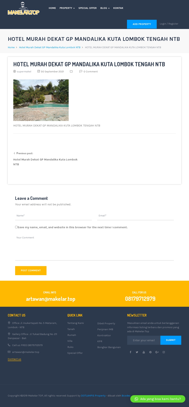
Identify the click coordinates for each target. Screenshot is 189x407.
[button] (157, 399)
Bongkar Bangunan (109, 347)
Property (66, 8)
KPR (99, 341)
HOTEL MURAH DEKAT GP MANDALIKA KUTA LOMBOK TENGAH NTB (89, 64)
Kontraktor (104, 335)
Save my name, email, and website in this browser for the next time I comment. (73, 227)
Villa (69, 341)
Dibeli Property (106, 323)
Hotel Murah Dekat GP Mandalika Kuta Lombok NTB (49, 47)
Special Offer (87, 8)
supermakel (24, 71)
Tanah (71, 329)
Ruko (70, 347)
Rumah (71, 335)
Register (173, 23)
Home (52, 8)
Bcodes (126, 395)
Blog (104, 8)
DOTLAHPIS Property (93, 395)
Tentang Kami (75, 323)
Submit (171, 340)
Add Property (142, 24)
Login (163, 23)
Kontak (118, 8)
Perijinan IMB (105, 329)
